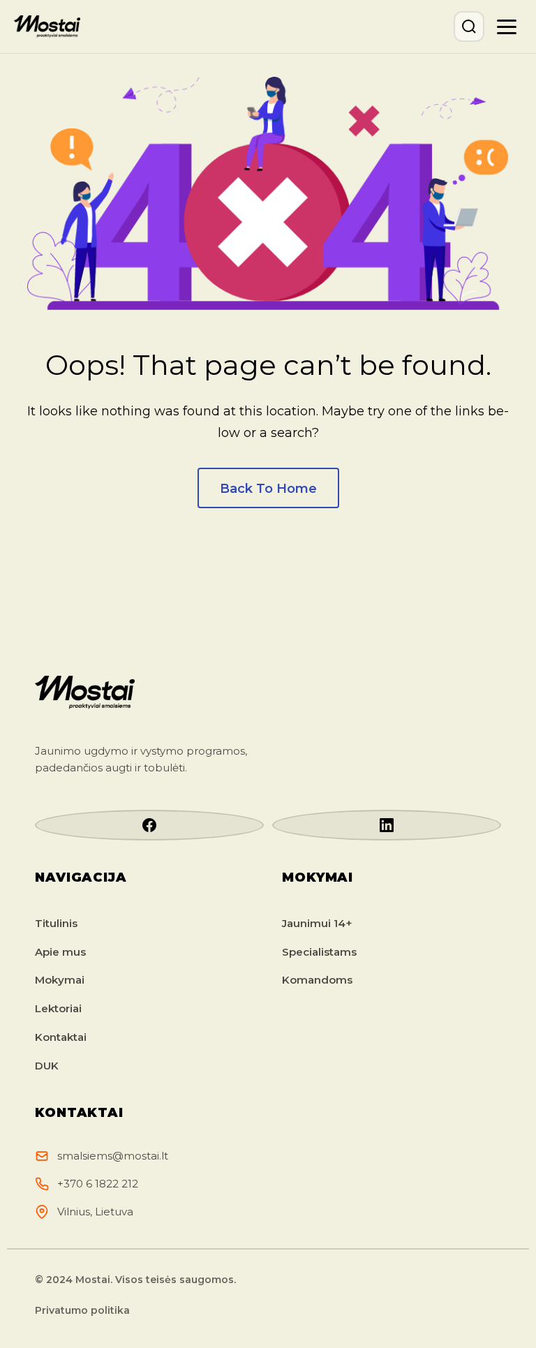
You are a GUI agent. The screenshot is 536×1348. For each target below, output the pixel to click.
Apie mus (60, 951)
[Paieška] (469, 26)
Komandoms (317, 979)
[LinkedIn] (386, 825)
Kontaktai (61, 1037)
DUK (47, 1065)
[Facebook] (149, 825)
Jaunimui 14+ (317, 923)
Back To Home (268, 488)
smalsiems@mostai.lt (112, 1155)
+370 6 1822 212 (97, 1183)
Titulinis (56, 923)
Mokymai (59, 979)
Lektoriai (58, 1008)
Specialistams (319, 951)
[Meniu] (506, 26)
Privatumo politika (82, 1310)
